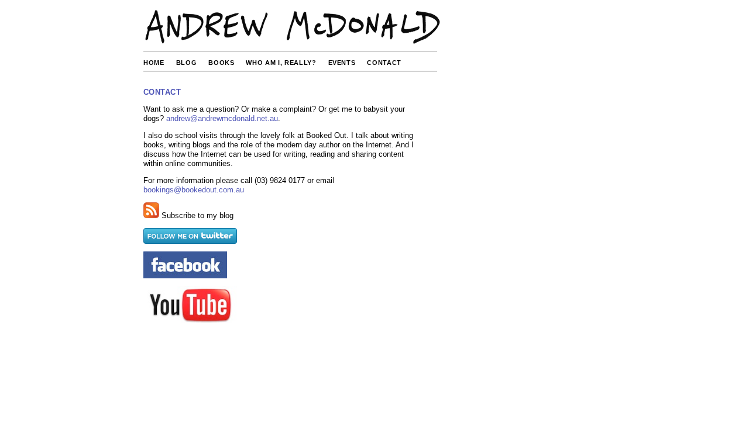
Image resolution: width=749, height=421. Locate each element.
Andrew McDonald (292, 28)
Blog (186, 62)
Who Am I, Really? (281, 62)
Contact (384, 62)
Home (153, 62)
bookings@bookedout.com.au (193, 189)
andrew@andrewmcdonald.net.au (222, 118)
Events (342, 62)
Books (221, 62)
